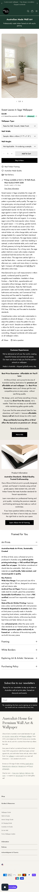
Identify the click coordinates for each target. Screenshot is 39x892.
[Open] (5, 887)
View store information (11, 188)
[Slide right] (22, 101)
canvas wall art (14, 736)
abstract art (15, 766)
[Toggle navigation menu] (36, 11)
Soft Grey (19, 266)
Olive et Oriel (13, 882)
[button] (1, 3)
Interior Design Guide (7, 819)
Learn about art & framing (19, 522)
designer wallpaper (27, 736)
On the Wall (5, 830)
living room (15, 773)
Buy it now (19, 160)
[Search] (28, 11)
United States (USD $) (12, 865)
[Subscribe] (35, 700)
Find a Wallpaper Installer (8, 834)
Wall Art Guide (6, 816)
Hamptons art (22, 766)
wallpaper (11, 756)
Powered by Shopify (25, 882)
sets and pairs (19, 776)
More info (19, 434)
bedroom (22, 773)
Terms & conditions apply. (19, 428)
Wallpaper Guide (6, 812)
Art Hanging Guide (7, 823)
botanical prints (6, 766)
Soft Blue (30, 266)
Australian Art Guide (7, 827)
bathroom (28, 773)
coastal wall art (29, 764)
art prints (7, 736)
